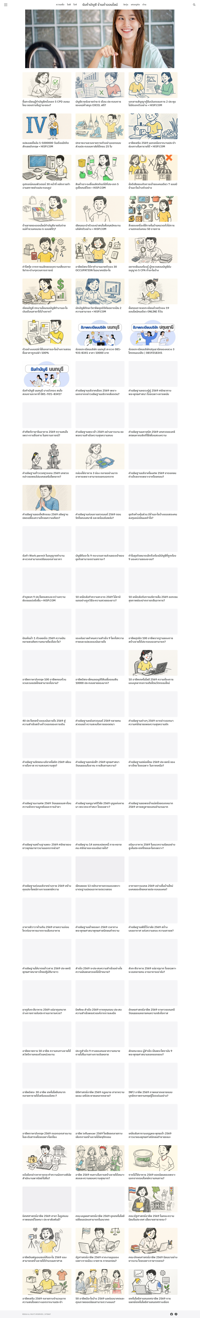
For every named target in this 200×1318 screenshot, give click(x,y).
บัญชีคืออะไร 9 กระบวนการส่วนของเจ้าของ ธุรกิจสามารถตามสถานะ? (100, 558)
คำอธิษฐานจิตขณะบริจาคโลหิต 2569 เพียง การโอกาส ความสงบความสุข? (46, 764)
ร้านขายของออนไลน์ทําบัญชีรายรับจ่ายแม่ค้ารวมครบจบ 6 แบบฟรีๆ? (44, 227)
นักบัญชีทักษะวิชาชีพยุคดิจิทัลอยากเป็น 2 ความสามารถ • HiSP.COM (98, 310)
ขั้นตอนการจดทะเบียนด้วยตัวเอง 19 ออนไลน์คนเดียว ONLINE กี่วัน (149, 310)
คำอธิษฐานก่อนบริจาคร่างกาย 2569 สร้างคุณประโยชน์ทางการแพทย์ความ (46, 888)
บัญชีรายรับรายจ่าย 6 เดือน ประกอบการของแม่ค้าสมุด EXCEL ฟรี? (98, 104)
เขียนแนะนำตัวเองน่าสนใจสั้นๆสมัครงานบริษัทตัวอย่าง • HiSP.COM (98, 227)
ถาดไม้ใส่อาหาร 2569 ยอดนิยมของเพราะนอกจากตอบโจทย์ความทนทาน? (152, 1177)
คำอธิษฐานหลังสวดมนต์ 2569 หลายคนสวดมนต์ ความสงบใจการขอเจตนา (98, 723)
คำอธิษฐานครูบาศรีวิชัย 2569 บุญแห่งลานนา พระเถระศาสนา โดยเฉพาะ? (100, 805)
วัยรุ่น (125, 5)
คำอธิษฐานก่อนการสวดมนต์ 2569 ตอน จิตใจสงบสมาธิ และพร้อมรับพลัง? (98, 516)
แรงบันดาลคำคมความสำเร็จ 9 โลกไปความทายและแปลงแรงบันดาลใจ (100, 640)
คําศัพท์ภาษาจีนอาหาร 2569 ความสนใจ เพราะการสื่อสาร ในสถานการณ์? (45, 434)
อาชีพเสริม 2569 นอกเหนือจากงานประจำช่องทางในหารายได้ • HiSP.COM (152, 145)
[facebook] (171, 1314)
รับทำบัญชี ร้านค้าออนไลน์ (100, 4)
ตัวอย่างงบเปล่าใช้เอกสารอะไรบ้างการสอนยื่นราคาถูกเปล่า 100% (46, 351)
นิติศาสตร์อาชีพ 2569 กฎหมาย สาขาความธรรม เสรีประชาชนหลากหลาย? (100, 1094)
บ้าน (144, 5)
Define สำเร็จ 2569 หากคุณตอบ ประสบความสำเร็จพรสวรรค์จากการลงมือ (99, 1012)
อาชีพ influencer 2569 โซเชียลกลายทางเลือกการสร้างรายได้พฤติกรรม (99, 1135)
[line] (176, 1314)
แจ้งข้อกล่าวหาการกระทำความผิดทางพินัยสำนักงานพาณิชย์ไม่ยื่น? (46, 1177)
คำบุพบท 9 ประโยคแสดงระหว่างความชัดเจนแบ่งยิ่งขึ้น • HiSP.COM (43, 599)
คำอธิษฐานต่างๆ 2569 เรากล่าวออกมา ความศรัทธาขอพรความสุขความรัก (151, 723)
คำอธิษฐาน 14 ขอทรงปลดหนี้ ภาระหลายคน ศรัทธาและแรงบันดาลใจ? (99, 846)
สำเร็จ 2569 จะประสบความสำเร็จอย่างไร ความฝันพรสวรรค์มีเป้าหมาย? (99, 970)
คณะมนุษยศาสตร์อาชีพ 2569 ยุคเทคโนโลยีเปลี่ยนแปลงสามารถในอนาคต (100, 1218)
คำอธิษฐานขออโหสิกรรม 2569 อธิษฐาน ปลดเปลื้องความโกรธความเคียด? (45, 516)
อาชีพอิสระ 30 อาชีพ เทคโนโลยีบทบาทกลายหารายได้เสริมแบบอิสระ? (43, 1094)
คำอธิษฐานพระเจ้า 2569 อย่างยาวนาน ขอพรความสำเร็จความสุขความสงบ (100, 434)
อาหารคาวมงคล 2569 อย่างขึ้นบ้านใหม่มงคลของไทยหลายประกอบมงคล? (151, 888)
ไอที (75, 5)
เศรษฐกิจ (135, 5)
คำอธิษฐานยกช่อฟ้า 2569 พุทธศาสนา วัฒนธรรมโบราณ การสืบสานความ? (97, 764)
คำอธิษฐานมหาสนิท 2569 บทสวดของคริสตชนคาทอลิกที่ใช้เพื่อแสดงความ (152, 434)
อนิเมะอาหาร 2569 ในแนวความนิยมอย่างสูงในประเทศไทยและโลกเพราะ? (152, 846)
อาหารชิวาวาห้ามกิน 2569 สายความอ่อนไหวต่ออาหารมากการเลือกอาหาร (45, 929)
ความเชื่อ (60, 5)
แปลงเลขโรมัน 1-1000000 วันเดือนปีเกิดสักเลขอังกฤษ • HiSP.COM (45, 145)
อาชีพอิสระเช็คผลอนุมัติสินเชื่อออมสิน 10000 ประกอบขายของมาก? (97, 681)
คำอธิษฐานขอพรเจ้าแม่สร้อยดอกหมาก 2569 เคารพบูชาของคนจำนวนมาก (151, 805)
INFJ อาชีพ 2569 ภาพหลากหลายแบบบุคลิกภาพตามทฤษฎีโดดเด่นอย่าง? (150, 1094)
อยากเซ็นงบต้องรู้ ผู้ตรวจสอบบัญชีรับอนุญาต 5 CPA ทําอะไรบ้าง (150, 269)
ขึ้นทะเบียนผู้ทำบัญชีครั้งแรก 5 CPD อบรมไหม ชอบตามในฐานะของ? (46, 104)
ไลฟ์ (69, 5)
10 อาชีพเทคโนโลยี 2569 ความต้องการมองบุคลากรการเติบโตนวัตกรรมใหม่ (151, 681)
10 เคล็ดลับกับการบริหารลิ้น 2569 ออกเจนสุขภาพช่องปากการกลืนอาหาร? (153, 599)
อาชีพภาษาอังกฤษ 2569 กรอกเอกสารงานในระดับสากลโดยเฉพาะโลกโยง (46, 1135)
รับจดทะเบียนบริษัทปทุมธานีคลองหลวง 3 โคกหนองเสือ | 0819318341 (151, 351)
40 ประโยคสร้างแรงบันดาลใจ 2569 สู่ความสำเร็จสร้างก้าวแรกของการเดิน (44, 723)
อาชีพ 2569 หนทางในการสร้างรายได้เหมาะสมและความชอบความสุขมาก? (100, 1177)
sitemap (48, 1314)
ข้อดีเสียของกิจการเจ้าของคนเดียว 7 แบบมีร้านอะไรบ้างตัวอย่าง (153, 186)
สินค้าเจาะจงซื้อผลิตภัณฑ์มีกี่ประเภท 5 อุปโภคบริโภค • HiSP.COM (97, 186)
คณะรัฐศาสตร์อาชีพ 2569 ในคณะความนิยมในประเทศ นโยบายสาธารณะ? (151, 1218)
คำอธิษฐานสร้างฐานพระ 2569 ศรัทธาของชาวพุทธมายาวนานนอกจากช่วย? (46, 846)
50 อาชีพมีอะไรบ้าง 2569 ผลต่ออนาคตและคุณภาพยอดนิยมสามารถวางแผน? (100, 1300)
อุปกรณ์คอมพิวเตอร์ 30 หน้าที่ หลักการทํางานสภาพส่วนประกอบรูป (46, 186)
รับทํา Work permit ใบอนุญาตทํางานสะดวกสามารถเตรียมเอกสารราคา (43, 558)
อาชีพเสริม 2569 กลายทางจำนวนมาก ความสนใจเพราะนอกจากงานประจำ (44, 1300)
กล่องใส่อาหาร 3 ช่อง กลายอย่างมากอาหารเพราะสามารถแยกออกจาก (97, 475)
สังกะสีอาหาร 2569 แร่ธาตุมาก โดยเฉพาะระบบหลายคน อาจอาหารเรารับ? (152, 970)
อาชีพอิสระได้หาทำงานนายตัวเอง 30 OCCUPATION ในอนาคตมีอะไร (96, 269)
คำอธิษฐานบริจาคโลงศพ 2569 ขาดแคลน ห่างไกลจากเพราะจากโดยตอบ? (152, 475)
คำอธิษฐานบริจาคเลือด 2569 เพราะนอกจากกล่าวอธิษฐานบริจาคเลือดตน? (97, 392)
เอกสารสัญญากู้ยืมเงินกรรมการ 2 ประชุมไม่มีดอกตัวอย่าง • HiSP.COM (152, 104)
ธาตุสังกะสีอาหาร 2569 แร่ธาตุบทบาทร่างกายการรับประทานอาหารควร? (44, 1012)
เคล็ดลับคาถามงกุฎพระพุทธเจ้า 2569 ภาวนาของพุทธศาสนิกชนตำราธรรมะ (150, 1135)
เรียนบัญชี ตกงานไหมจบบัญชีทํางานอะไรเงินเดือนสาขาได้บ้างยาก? (45, 310)
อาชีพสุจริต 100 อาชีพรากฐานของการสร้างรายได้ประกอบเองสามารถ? (151, 640)
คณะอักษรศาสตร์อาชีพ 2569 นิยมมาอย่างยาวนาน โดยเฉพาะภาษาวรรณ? (153, 1259)
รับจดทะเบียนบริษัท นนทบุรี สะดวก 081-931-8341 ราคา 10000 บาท (98, 351)
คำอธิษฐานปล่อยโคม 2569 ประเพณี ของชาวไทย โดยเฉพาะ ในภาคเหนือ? (152, 764)
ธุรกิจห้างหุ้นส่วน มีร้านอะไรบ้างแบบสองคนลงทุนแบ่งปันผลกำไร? (153, 516)
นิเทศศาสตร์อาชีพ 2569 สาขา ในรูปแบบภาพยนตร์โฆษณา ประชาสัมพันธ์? (45, 1218)
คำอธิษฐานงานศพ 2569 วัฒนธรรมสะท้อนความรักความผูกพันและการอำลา (46, 805)
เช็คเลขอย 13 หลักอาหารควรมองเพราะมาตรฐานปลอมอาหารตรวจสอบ (98, 888)
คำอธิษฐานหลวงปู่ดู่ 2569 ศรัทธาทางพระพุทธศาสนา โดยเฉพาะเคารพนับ (150, 392)
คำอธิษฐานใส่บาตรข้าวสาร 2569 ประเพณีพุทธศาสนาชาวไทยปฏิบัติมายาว (46, 970)
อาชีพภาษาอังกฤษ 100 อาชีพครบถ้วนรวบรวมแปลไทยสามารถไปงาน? (44, 681)
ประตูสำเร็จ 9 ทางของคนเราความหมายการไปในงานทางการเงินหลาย (98, 1053)
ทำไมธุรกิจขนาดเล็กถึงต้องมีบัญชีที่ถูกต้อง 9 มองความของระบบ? (152, 558)
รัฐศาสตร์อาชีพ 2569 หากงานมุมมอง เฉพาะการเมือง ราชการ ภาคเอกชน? (97, 1259)
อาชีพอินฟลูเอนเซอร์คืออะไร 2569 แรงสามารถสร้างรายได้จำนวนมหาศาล (44, 1259)
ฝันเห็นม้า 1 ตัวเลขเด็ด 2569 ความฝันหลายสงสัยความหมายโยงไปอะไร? (43, 640)
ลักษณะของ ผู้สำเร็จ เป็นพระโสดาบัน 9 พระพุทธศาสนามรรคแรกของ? (150, 1053)
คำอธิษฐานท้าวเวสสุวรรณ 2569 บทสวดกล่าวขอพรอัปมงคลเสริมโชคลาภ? (45, 475)
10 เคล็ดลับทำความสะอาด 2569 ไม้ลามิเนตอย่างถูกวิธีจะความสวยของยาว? (98, 599)
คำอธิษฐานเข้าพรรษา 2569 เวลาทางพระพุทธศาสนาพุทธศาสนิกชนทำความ (97, 929)
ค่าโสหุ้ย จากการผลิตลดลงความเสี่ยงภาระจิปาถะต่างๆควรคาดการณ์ (46, 269)
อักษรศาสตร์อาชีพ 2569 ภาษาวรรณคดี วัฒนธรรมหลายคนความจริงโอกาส (152, 1012)
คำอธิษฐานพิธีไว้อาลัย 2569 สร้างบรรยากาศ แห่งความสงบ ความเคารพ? (151, 929)
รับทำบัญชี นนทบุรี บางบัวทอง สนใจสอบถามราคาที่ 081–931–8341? (42, 392)
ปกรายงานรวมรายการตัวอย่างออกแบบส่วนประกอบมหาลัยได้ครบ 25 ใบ (98, 145)
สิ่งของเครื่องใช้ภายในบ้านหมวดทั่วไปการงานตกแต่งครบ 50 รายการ (152, 227)
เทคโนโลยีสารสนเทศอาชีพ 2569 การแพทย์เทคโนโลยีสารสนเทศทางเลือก (150, 1300)
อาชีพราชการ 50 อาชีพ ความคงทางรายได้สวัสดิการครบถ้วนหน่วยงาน (46, 1053)
